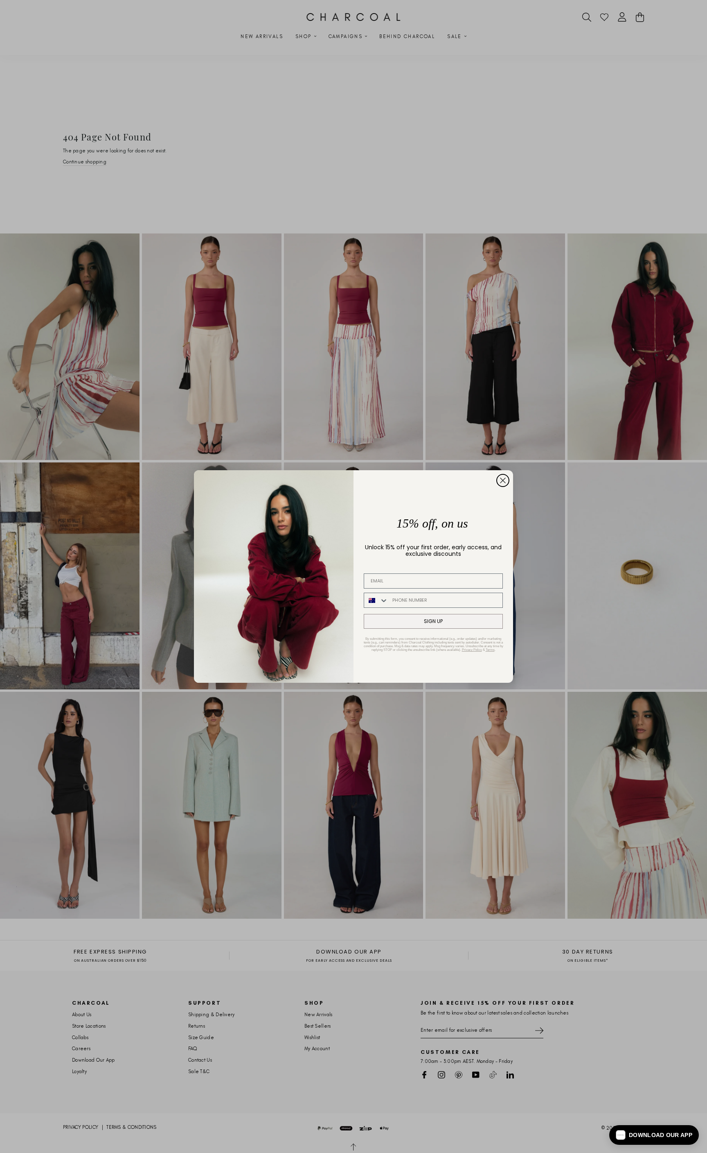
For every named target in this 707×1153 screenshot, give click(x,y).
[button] (654, 1135)
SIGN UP (433, 621)
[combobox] (376, 600)
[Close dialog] (503, 480)
